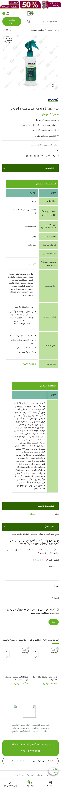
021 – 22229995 (30, 751)
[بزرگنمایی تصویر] (53, 85)
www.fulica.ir (29, 364)
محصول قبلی (10, 30)
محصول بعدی (3, 30)
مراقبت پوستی (37, 30)
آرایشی (49, 30)
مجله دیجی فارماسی (43, 760)
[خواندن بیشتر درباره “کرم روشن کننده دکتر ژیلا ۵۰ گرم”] (35, 651)
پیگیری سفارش (12, 21)
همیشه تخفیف (18, 760)
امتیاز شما (53, 560)
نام (56, 586)
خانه (57, 30)
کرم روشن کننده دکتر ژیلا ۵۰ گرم (45, 678)
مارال (32, 514)
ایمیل (55, 598)
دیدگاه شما (52, 566)
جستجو (29, 21)
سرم (48, 150)
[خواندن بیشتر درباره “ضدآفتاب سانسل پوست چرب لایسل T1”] (6, 651)
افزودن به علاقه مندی (45, 136)
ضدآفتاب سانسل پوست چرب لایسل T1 (16, 678)
